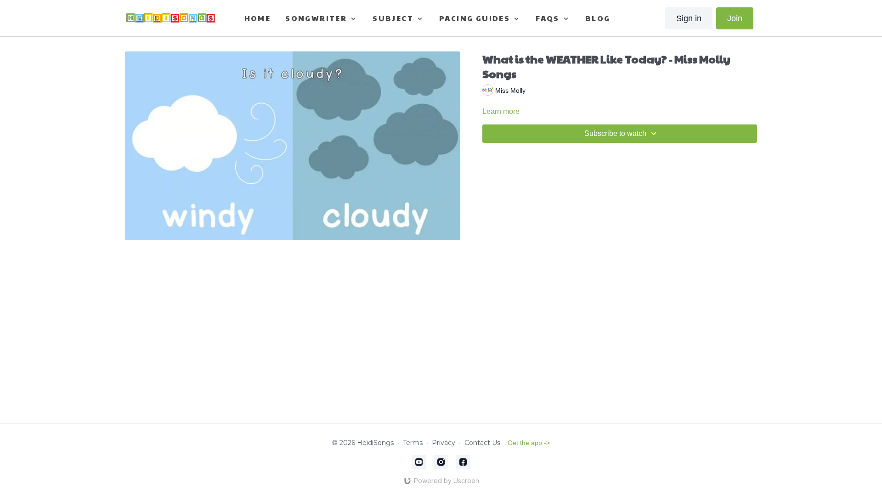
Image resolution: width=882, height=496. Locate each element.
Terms (413, 443)
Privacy (443, 443)
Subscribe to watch (615, 133)
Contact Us (482, 443)
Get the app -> (529, 442)
